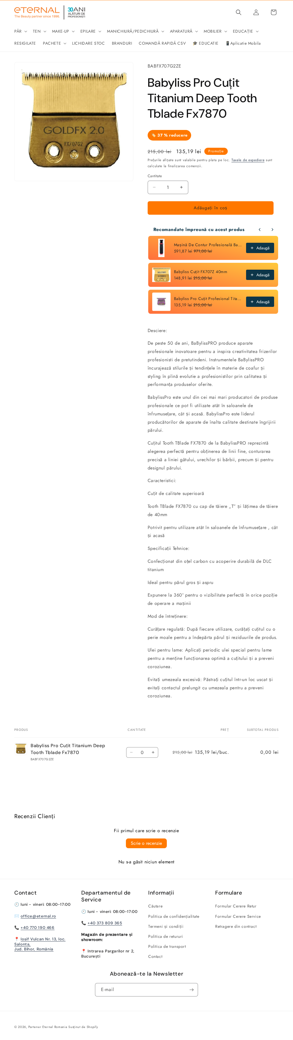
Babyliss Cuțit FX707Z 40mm (200, 272)
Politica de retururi (165, 936)
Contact (155, 956)
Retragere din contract (235, 926)
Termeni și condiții (165, 926)
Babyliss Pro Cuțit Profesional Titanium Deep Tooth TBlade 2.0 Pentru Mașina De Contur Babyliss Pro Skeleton (208, 298)
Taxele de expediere (247, 160)
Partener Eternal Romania (47, 1027)
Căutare (155, 906)
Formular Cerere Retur (236, 906)
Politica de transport (167, 946)
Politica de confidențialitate (173, 916)
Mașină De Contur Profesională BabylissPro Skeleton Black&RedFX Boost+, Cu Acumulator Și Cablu (208, 245)
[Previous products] (260, 230)
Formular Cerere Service (238, 916)
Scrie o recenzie (146, 843)
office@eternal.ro (38, 916)
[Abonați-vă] (191, 989)
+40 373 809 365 (105, 922)
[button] (20, 31)
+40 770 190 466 (37, 927)
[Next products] (272, 230)
